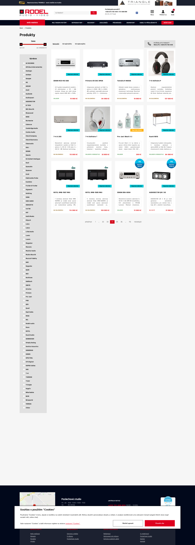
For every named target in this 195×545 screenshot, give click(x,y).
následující (138, 222)
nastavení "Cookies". (72, 523)
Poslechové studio (73, 539)
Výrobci (32, 541)
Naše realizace (35, 534)
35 (117, 222)
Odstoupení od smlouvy (111, 536)
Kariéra (142, 539)
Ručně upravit (128, 523)
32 (103, 222)
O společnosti (144, 534)
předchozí (88, 222)
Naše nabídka (32, 23)
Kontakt (142, 541)
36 (121, 222)
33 (107, 222)
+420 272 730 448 (166, 45)
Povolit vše (160, 523)
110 (130, 222)
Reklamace (106, 534)
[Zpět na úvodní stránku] (34, 13)
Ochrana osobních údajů (111, 539)
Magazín (33, 536)
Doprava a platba (72, 534)
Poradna (33, 539)
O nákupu (70, 536)
